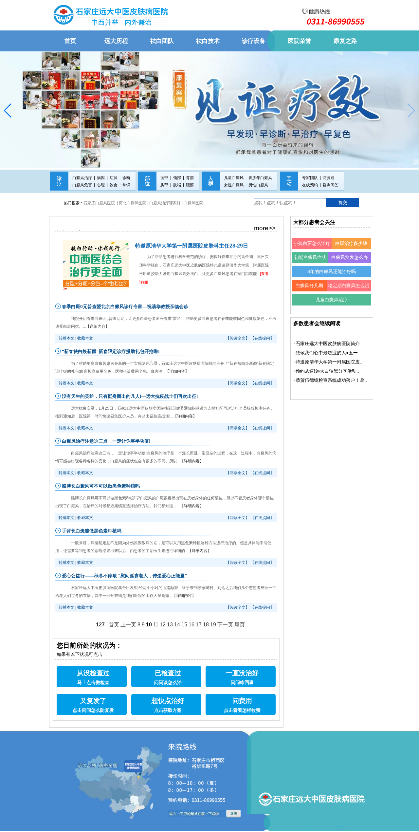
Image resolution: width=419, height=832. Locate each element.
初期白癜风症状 (310, 257)
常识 (126, 185)
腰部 (190, 185)
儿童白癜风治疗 (332, 299)
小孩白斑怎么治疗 (312, 243)
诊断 (126, 178)
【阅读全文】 (237, 338)
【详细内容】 (97, 326)
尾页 (239, 624)
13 (170, 624)
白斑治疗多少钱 (351, 243)
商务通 (329, 178)
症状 (114, 178)
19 (213, 624)
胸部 (164, 185)
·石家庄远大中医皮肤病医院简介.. (328, 343)
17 (199, 624)
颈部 (177, 178)
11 (155, 624)
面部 (164, 178)
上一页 (128, 624)
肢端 (177, 185)
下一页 (225, 624)
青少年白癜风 (260, 178)
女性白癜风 (234, 185)
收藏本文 (85, 338)
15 (184, 624)
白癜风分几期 (309, 285)
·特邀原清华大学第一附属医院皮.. (328, 361)
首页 (114, 624)
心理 (101, 185)
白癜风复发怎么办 (349, 257)
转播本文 (66, 338)
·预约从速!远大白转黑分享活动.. (326, 371)
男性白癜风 (258, 185)
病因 (101, 178)
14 (177, 624)
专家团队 (310, 178)
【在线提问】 (262, 338)
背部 (190, 178)
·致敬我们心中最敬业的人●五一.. (327, 352)
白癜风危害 (82, 185)
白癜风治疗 (82, 178)
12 (163, 624)
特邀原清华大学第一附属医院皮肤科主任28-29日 (191, 246)
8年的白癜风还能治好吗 (331, 271)
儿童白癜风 (234, 178)
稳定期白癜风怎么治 (348, 285)
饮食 (114, 185)
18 (206, 624)
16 (191, 624)
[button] (7, 110)
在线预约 (310, 185)
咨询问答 (330, 185)
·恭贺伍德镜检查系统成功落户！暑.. (330, 380)
